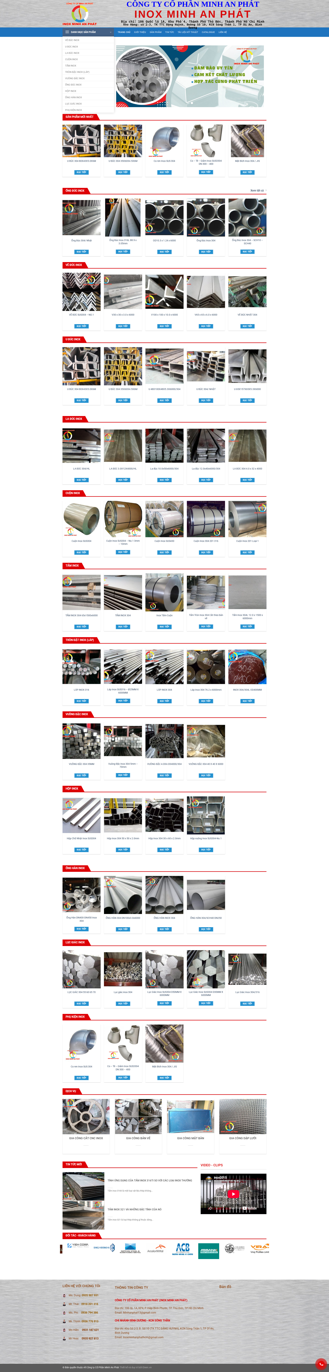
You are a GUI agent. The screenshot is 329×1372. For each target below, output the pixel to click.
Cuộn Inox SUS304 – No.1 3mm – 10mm (123, 542)
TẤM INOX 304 (123, 615)
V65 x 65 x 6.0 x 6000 (206, 314)
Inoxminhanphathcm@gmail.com (143, 1337)
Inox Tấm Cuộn (164, 615)
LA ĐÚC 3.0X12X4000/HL (123, 468)
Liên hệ (223, 32)
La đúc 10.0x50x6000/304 (164, 468)
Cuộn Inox (71, 59)
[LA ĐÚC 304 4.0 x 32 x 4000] (247, 446)
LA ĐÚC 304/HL (81, 468)
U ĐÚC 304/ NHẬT (206, 389)
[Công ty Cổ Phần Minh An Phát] (80, 13)
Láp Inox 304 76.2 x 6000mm (206, 689)
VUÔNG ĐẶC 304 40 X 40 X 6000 (206, 764)
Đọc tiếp (81, 172)
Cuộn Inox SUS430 (164, 541)
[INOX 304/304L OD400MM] (247, 667)
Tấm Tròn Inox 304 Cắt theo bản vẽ (206, 617)
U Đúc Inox (71, 46)
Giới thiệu (140, 32)
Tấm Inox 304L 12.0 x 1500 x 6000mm (247, 617)
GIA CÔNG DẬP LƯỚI (242, 1138)
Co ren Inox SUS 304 (164, 161)
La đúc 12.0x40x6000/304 (206, 468)
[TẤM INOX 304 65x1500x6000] (82, 592)
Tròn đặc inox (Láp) (77, 72)
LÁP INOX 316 (81, 689)
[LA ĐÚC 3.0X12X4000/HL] (123, 446)
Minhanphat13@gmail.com (139, 1312)
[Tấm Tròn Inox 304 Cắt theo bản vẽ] (206, 592)
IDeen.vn (147, 1367)
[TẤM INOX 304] (123, 592)
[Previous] (123, 76)
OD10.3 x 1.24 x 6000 (164, 240)
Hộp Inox (70, 91)
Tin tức (169, 32)
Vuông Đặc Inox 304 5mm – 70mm (123, 765)
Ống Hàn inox (73, 97)
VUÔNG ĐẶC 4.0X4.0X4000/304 (164, 764)
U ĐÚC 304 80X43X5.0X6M (81, 161)
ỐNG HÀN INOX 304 (164, 918)
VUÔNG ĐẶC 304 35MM (81, 764)
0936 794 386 (89, 1312)
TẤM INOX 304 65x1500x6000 (81, 615)
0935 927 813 (90, 1338)
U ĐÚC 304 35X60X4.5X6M (123, 161)
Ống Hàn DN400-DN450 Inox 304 (81, 919)
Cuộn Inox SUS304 (81, 541)
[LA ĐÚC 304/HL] (82, 446)
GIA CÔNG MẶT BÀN (190, 1138)
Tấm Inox (70, 65)
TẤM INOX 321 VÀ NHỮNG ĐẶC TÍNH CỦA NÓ (134, 1209)
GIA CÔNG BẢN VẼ (138, 1138)
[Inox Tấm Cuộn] (164, 592)
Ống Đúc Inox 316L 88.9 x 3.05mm (123, 242)
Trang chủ (124, 32)
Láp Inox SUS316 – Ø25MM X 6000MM (123, 691)
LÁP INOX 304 (164, 689)
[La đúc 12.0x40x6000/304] (206, 446)
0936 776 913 (90, 1321)
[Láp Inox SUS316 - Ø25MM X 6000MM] (123, 667)
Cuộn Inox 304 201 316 (206, 541)
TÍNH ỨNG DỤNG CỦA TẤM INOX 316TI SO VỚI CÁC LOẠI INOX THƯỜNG (150, 1180)
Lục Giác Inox (73, 103)
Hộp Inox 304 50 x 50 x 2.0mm (123, 838)
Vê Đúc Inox (72, 40)
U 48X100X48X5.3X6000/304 (164, 389)
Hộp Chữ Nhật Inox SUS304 (81, 838)
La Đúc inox (72, 53)
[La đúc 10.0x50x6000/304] (164, 446)
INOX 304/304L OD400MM (247, 689)
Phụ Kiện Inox (73, 110)
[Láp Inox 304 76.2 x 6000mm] (206, 667)
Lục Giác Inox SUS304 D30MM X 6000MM (206, 994)
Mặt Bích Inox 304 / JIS (247, 161)
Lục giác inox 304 (123, 992)
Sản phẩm (155, 32)
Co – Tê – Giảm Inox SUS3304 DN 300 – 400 (206, 162)
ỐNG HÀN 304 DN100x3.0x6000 (123, 918)
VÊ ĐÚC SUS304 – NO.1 (81, 314)
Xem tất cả (257, 190)
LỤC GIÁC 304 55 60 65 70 (82, 992)
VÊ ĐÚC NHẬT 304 (247, 314)
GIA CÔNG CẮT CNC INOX (86, 1138)
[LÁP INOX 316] (82, 667)
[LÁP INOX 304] (164, 667)
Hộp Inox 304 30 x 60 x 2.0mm (164, 838)
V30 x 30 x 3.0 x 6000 (123, 314)
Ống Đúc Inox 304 (206, 240)
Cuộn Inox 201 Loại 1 (247, 541)
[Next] (257, 76)
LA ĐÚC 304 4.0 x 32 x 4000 (247, 468)
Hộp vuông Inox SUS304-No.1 (206, 838)
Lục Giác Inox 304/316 (247, 992)
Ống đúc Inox (73, 84)
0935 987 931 (90, 1295)
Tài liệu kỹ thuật (188, 32)
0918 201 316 (89, 1304)
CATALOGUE (208, 32)
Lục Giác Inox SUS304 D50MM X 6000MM (164, 994)
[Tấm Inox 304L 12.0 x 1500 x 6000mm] (247, 592)
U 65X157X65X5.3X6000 (247, 389)
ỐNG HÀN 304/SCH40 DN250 (206, 918)
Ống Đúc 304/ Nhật (81, 240)
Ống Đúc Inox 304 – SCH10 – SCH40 (247, 242)
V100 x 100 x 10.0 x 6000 (164, 314)
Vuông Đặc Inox (75, 78)
